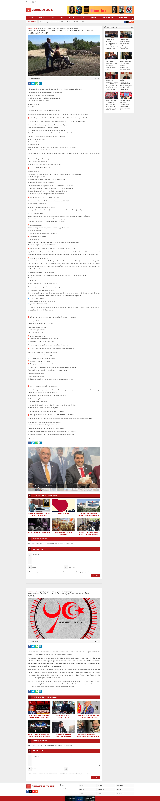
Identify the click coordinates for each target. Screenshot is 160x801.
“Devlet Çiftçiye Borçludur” (109, 40)
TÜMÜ (131, 27)
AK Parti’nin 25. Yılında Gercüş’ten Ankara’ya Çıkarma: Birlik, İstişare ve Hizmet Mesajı (39, 736)
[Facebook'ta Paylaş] (29, 83)
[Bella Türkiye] (100, 13)
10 (96, 489)
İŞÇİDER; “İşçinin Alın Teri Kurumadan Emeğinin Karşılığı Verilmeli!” (50, 486)
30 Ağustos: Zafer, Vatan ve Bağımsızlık (63, 533)
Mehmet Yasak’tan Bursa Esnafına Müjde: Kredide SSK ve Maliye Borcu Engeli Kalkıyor (62, 22)
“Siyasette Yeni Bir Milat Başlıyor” (110, 60)
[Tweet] (33, 83)
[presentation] (37, 21)
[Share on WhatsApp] (36, 83)
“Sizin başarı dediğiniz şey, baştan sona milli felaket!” (111, 82)
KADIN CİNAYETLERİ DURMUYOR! (39, 532)
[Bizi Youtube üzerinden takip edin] (130, 22)
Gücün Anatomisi (63, 514)
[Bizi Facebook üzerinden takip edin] (125, 22)
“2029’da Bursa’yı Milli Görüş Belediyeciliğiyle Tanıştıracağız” (125, 103)
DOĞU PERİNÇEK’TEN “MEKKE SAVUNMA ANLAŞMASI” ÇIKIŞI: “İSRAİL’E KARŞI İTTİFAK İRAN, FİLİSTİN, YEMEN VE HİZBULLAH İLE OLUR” (126, 87)
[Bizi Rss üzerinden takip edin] (132, 22)
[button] (31, 490)
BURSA (35, 28)
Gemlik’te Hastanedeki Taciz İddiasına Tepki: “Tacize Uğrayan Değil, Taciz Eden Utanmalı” (88, 515)
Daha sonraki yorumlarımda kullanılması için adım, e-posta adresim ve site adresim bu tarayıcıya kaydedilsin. (59, 572)
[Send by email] (40, 83)
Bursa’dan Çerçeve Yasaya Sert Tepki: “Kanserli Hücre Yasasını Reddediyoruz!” (125, 63)
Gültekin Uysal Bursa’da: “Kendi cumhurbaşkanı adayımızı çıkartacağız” (125, 43)
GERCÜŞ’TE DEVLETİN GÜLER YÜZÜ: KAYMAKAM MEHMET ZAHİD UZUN (88, 534)
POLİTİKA (35, 591)
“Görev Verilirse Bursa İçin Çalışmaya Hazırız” (64, 716)
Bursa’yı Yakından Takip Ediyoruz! (110, 101)
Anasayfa (30, 28)
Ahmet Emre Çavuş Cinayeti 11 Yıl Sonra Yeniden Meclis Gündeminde (88, 735)
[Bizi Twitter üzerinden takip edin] (127, 22)
